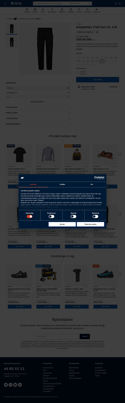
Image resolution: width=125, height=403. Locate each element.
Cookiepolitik (70, 209)
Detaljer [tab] (62, 184)
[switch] (51, 216)
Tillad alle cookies (90, 224)
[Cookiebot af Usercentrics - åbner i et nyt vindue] (95, 177)
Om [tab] (92, 184)
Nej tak (62, 224)
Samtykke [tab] (33, 184)
